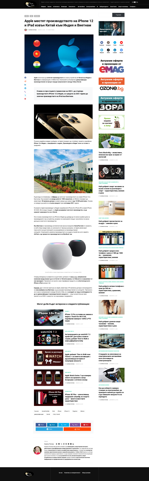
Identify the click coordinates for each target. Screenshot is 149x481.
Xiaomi (116, 247)
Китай (48, 414)
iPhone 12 (37, 16)
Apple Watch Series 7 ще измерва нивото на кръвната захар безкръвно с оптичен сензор (78, 377)
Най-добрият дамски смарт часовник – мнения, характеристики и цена (109, 323)
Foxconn (36, 288)
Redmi (110, 281)
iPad (31, 16)
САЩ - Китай (56, 414)
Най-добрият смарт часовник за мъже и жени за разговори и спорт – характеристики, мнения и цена (111, 189)
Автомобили (102, 351)
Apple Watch (71, 331)
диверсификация (38, 414)
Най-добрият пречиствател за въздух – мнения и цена (110, 222)
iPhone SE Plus (68, 391)
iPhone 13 (67, 311)
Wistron (54, 197)
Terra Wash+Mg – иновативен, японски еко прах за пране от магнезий (110, 155)
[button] (135, 2)
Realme (113, 247)
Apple (26, 16)
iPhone (59, 411)
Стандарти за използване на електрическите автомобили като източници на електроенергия (110, 357)
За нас (61, 472)
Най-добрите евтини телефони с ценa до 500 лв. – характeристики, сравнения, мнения (111, 289)
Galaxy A (101, 247)
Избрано (107, 218)
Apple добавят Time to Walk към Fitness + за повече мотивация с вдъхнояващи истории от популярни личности (77, 357)
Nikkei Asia (73, 277)
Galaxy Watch (108, 182)
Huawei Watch (115, 182)
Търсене (118, 15)
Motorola (105, 247)
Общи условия (86, 472)
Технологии (116, 351)
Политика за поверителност (72, 472)
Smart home (101, 218)
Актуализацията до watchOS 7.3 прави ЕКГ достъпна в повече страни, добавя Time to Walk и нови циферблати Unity (77, 337)
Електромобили (109, 351)
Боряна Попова (49, 444)
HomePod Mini (45, 411)
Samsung (114, 281)
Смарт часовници (103, 183)
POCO (110, 247)
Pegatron (75, 411)
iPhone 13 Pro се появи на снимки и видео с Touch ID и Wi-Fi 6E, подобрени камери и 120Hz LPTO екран (79, 317)
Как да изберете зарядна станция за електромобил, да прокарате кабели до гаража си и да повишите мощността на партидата (111, 392)
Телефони (121, 247)
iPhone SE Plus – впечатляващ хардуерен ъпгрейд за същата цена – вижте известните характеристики (77, 397)
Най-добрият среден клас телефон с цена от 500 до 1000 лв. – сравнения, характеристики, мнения (111, 254)
